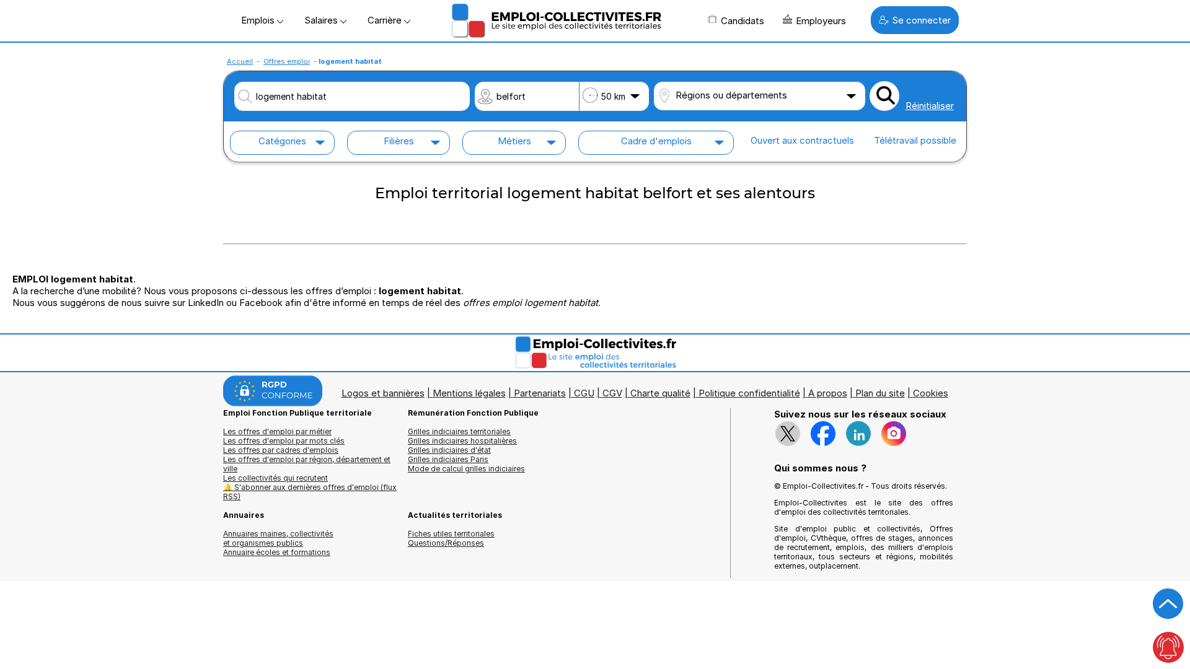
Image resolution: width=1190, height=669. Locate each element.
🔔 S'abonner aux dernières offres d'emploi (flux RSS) (310, 492)
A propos (827, 393)
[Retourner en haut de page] (1168, 603)
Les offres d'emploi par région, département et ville (306, 464)
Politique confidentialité (749, 393)
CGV (612, 393)
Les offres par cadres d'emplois (280, 450)
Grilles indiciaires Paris (448, 459)
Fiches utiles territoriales (451, 533)
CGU (584, 393)
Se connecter (921, 20)
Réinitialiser (930, 106)
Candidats (742, 21)
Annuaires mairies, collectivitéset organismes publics (278, 538)
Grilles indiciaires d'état (449, 450)
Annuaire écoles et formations (276, 552)
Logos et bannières (383, 393)
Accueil (240, 61)
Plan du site (880, 393)
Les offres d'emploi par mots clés (284, 440)
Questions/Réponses (446, 543)
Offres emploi (286, 61)
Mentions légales (469, 393)
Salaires (322, 20)
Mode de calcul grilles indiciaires (466, 468)
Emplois (259, 20)
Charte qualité (660, 393)
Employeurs (821, 21)
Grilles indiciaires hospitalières (462, 440)
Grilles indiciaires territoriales (459, 431)
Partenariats (540, 393)
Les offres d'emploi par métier (277, 431)
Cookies (930, 393)
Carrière (386, 20)
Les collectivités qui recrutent (275, 478)
